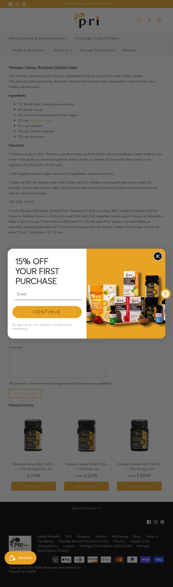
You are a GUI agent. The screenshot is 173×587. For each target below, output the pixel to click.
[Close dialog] (158, 256)
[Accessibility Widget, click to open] (166, 293)
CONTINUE (47, 312)
